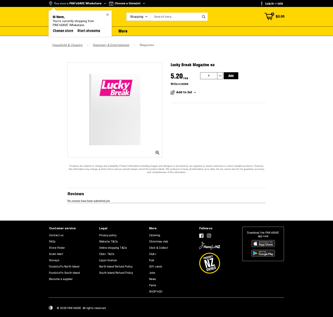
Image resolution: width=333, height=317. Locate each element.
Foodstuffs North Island (64, 266)
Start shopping (88, 30)
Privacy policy (108, 235)
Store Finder (57, 247)
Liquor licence (108, 260)
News (152, 279)
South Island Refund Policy (116, 272)
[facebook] (201, 236)
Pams (152, 285)
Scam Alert (56, 254)
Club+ (152, 254)
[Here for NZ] (209, 246)
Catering (154, 235)
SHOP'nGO (155, 291)
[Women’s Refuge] (51, 308)
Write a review (179, 83)
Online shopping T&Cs (113, 247)
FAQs (52, 241)
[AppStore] (263, 243)
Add (231, 76)
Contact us (56, 235)
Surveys (54, 260)
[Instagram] (209, 236)
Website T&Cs (108, 241)
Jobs (152, 272)
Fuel (151, 260)
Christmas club (158, 241)
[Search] (203, 17)
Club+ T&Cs (106, 254)
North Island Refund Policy (116, 266)
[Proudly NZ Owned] (209, 262)
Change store (63, 30)
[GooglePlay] (263, 253)
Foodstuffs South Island (64, 272)
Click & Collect (158, 247)
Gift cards (155, 266)
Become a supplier (61, 279)
